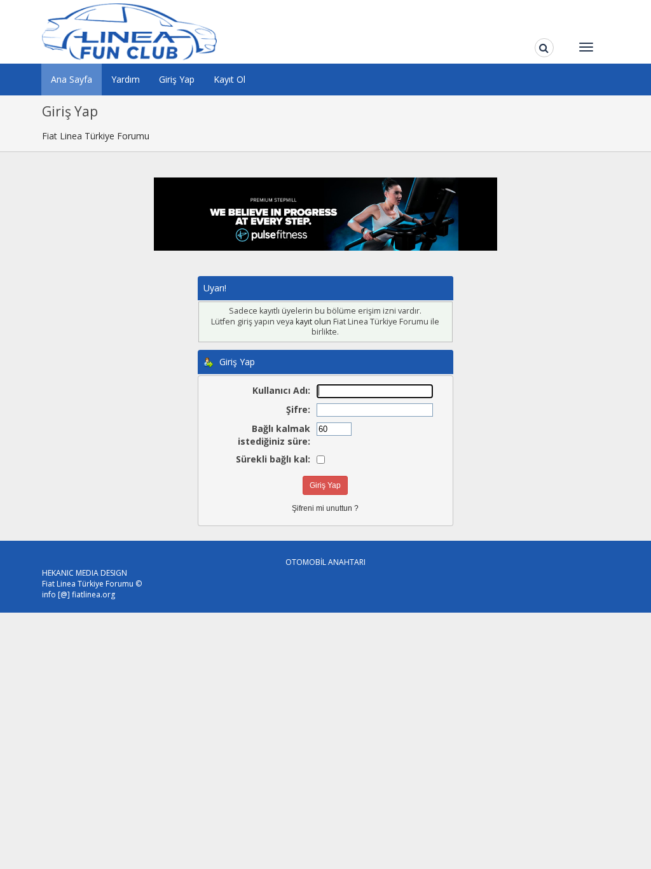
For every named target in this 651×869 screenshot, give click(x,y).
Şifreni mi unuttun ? (325, 508)
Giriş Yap (177, 79)
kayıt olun (313, 321)
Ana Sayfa (71, 79)
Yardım (125, 79)
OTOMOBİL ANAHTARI (325, 562)
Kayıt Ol (229, 79)
